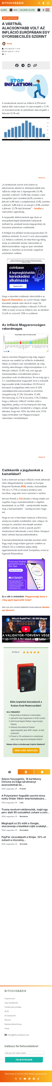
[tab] (10, 772)
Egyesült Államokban (12, 299)
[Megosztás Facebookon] (17, 65)
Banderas (24, 816)
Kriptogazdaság (10, 18)
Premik (9, 44)
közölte (38, 208)
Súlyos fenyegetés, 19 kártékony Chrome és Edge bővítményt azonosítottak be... (21, 781)
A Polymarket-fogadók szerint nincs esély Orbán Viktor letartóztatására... (24, 797)
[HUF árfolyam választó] (47, 10)
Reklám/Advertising (13, 1024)
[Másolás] (35, 65)
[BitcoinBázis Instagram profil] (20, 1078)
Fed (21, 498)
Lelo (21, 802)
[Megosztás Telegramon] (23, 65)
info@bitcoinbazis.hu (18, 1034)
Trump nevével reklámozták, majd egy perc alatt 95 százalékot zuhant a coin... (26, 811)
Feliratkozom (24, 1059)
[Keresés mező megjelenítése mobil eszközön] (39, 3)
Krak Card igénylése (26, 750)
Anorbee (23, 844)
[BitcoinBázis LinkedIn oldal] (29, 1078)
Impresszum (10, 998)
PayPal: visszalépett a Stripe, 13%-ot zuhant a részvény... (24, 838)
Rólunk (8, 1020)
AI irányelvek (10, 1015)
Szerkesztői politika (13, 1007)
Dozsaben (24, 830)
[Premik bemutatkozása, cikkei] (4, 44)
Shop (7, 1028)
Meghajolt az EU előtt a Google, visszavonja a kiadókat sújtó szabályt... (25, 825)
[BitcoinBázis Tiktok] (38, 1078)
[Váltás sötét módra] (43, 3)
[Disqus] (26, 881)
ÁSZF (7, 1011)
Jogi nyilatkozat (11, 1002)
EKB (23, 486)
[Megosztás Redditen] (29, 65)
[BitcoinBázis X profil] (16, 1078)
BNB (19, 10)
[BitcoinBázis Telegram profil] (34, 1078)
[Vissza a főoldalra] (12, 2)
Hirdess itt (41, 178)
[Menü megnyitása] (48, 3)
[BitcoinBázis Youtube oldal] (25, 1078)
